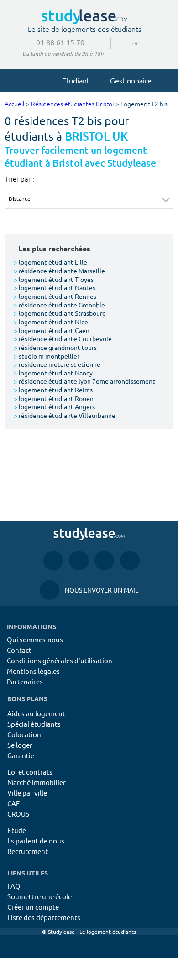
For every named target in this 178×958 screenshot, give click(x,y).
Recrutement (27, 851)
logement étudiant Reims (53, 389)
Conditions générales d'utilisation (59, 660)
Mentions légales (33, 670)
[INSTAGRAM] (79, 560)
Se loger (19, 744)
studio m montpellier (46, 356)
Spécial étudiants (34, 723)
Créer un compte (33, 906)
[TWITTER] (130, 560)
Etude (16, 830)
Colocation (24, 734)
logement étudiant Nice (51, 322)
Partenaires (25, 681)
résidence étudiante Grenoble (59, 305)
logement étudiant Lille (50, 262)
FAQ (14, 885)
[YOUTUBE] (104, 560)
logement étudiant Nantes (54, 287)
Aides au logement (36, 713)
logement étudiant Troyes (54, 279)
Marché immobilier (36, 782)
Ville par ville (27, 792)
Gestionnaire (131, 80)
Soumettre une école (39, 896)
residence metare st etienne (57, 364)
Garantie (20, 755)
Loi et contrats (29, 771)
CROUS (18, 813)
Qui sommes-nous (35, 639)
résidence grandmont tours (55, 347)
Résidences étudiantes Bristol (72, 104)
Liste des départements (43, 917)
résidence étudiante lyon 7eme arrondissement (84, 381)
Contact (19, 650)
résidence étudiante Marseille (59, 270)
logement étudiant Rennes (55, 296)
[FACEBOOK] (53, 560)
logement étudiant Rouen (54, 398)
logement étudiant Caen (51, 330)
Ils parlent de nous (35, 840)
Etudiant (75, 80)
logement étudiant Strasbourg (60, 313)
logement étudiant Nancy (53, 373)
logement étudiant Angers (54, 406)
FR (127, 43)
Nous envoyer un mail (89, 590)
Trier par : (19, 178)
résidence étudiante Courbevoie (63, 338)
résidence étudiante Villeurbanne (64, 415)
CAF (13, 803)
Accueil (15, 104)
